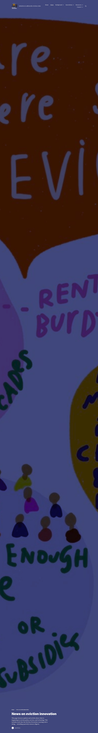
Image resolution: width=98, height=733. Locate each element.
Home (46, 5)
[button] (85, 6)
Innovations (69, 5)
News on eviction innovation (22, 709)
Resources (78, 5)
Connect (79, 7)
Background (58, 5)
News (51, 5)
